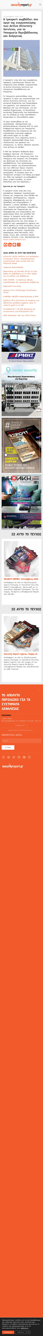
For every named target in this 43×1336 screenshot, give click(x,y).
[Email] (29, 757)
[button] (40, 4)
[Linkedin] (8, 757)
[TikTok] (14, 757)
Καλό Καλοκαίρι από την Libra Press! (19, 315)
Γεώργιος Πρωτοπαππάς (13, 267)
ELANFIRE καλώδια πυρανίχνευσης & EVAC (20, 296)
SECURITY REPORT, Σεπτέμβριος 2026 (21, 579)
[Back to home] (21, 4)
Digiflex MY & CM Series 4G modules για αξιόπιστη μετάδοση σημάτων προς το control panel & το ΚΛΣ (21, 302)
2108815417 (20, 725)
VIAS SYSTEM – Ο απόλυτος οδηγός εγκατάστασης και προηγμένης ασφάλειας (21, 281)
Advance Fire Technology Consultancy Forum (19, 291)
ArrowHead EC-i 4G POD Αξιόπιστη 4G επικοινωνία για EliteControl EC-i (19, 310)
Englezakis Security (12, 286)
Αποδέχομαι (8, 1332)
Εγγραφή (8, 747)
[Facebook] (3, 757)
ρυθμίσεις (24, 1328)
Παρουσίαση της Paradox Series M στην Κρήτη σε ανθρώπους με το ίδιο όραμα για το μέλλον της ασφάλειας (20, 273)
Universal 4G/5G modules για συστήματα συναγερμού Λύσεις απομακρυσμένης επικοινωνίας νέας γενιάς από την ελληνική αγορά (20, 260)
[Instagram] (19, 757)
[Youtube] (24, 757)
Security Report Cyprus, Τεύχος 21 (20, 654)
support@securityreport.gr (20, 730)
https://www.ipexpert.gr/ (14, 239)
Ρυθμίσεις (20, 1332)
